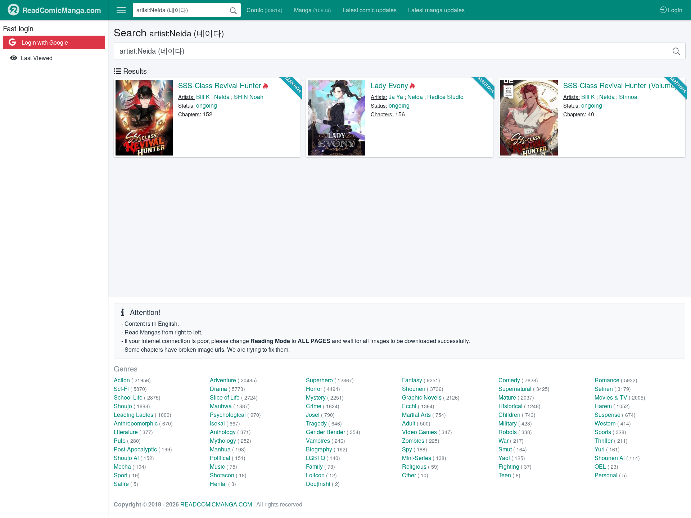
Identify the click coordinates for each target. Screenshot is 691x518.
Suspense (615, 414)
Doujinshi (323, 483)
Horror (323, 388)
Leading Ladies (142, 414)
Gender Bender (333, 432)
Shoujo (132, 406)
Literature (133, 432)
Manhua (228, 449)
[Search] (233, 10)
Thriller (611, 440)
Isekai (225, 423)
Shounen (422, 388)
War (511, 440)
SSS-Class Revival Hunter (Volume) (620, 85)
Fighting (515, 466)
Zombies (420, 440)
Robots (515, 432)
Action (132, 380)
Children (517, 414)
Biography (326, 449)
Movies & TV (620, 397)
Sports (610, 432)
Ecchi (418, 406)
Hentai (223, 483)
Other (415, 475)
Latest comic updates (370, 10)
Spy (414, 449)
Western (613, 423)
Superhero (330, 380)
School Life (137, 397)
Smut (512, 449)
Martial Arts (424, 414)
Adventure (233, 380)
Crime (322, 406)
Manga (312, 10)
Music (223, 466)
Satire (126, 483)
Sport (127, 475)
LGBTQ (323, 458)
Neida (222, 97)
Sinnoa (628, 97)
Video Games (427, 432)
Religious (420, 466)
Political (227, 458)
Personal (611, 475)
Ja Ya (396, 97)
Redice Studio (445, 97)
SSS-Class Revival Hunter (219, 85)
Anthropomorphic (143, 423)
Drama (227, 388)
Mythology (230, 440)
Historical (519, 406)
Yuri (607, 449)
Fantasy (421, 380)
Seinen (613, 388)
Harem (612, 406)
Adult (416, 423)
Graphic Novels (431, 397)
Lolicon (321, 475)
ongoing (206, 105)
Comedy (518, 380)
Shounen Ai (617, 458)
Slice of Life (234, 397)
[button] (121, 10)
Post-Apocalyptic (143, 449)
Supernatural (524, 388)
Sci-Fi (130, 388)
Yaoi (511, 458)
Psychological (235, 414)
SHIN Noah (248, 97)
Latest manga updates (436, 10)
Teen (509, 475)
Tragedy (324, 423)
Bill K (203, 97)
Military (515, 423)
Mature (516, 397)
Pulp (127, 440)
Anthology (230, 432)
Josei (320, 414)
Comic (265, 10)
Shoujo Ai (134, 458)
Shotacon (228, 475)
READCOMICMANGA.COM (216, 504)
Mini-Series (424, 458)
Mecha (130, 466)
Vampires (325, 440)
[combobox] (187, 10)
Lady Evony (389, 85)
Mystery (325, 397)
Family (320, 466)
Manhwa (230, 406)
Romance (616, 380)
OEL (606, 466)
